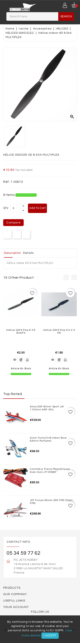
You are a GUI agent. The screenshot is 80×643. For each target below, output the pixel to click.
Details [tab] (28, 252)
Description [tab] (12, 252)
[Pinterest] (26, 234)
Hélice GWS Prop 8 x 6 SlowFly (21, 331)
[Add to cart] (27, 360)
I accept (50, 635)
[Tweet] (16, 234)
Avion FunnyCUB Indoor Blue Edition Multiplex (48, 439)
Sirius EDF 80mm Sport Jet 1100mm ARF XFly (47, 408)
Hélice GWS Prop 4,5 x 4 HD (59, 331)
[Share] (7, 234)
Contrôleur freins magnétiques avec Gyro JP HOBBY (50, 470)
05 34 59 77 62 (23, 553)
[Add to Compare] (21, 360)
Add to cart (37, 208)
